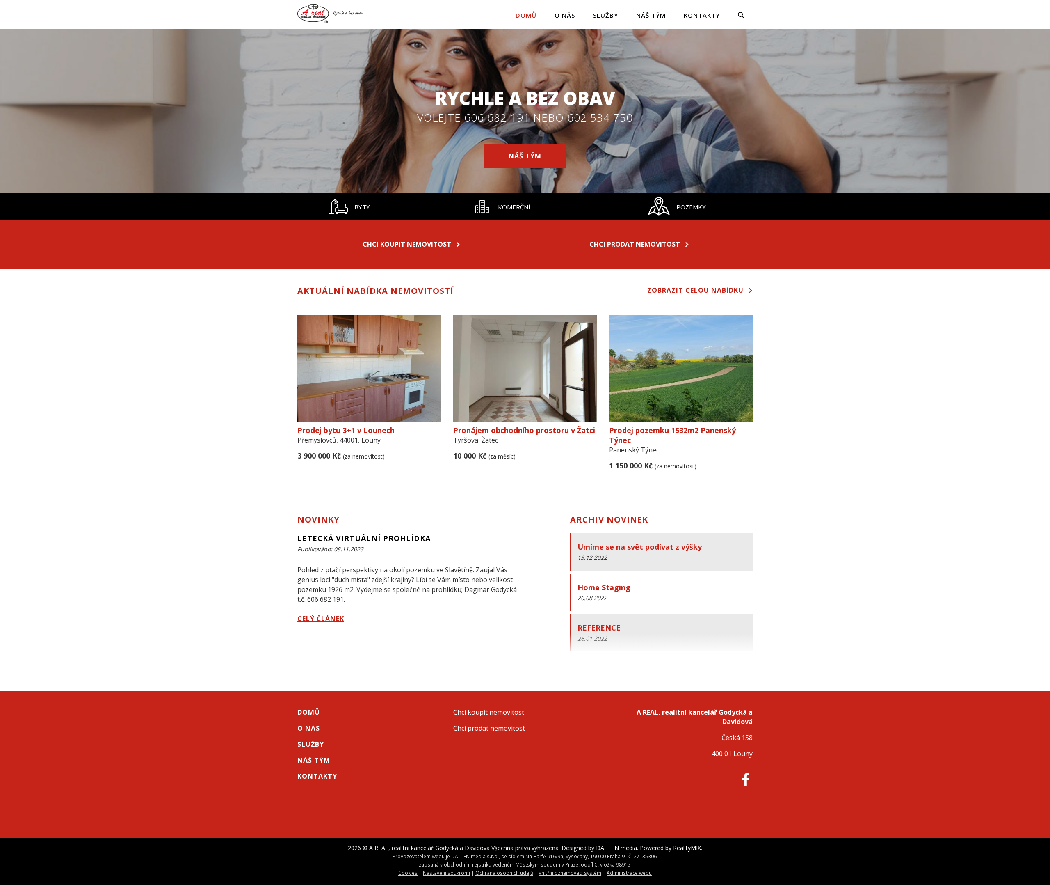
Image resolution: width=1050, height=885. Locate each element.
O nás (565, 15)
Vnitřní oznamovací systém (570, 872)
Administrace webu (629, 872)
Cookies (408, 872)
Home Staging (604, 587)
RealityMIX (687, 848)
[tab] (349, 206)
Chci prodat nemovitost (634, 244)
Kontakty (702, 15)
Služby (605, 15)
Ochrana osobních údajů (504, 872)
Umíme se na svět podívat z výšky (640, 547)
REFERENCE (599, 628)
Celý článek (320, 618)
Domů (526, 15)
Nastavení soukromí (446, 872)
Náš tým (651, 15)
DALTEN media (616, 848)
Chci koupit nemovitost (407, 244)
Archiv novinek (609, 519)
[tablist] (525, 206)
